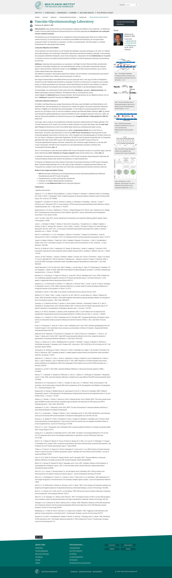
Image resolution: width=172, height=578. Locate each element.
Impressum (74, 571)
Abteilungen (39, 548)
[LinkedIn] (31, 21)
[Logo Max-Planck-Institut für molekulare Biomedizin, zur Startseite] (68, 5)
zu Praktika (73, 554)
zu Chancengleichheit (76, 557)
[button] (135, 70)
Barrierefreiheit (97, 571)
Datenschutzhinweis (85, 571)
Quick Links (40, 545)
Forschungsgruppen (41, 551)
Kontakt (37, 560)
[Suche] (136, 5)
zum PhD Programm (75, 551)
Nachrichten (112, 545)
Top (40, 537)
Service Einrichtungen (42, 554)
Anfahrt (37, 563)
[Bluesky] (31, 26)
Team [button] (116, 30)
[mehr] (123, 80)
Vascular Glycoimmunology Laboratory (125, 23)
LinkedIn (112, 549)
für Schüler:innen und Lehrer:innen (80, 563)
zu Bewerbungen (74, 548)
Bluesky (128, 549)
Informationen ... (76, 545)
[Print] (31, 30)
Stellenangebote (128, 545)
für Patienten (73, 560)
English (122, 5)
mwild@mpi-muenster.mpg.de (134, 45)
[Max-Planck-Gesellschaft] (38, 571)
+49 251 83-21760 (131, 41)
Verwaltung (39, 557)
